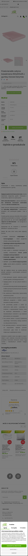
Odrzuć (14, 553)
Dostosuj (13, 549)
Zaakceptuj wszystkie (14, 546)
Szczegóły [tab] (14, 528)
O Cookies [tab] (23, 528)
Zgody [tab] (5, 528)
